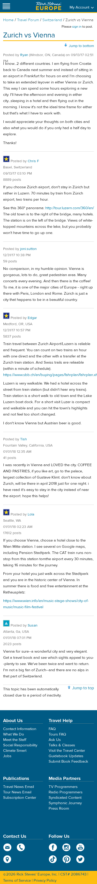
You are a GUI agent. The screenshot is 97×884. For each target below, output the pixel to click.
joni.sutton (28, 249)
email (7, 847)
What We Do (13, 734)
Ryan (24, 55)
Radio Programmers (66, 792)
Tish (23, 439)
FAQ (52, 728)
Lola (31, 514)
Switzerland (52, 20)
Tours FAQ (57, 734)
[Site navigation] (6, 6)
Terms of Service (17, 880)
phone (21, 847)
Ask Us (55, 739)
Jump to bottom (81, 46)
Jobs (7, 756)
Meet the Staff (14, 739)
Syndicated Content (65, 797)
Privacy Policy (45, 880)
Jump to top (83, 688)
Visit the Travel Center (67, 750)
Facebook (53, 847)
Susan (33, 625)
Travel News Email (18, 786)
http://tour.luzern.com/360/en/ (69, 208)
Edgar (32, 318)
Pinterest (66, 859)
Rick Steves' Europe (48, 6)
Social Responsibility (20, 745)
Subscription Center (19, 797)
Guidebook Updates (66, 756)
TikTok (53, 859)
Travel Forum (28, 20)
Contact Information (19, 728)
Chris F (33, 161)
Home (8, 20)
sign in (76, 27)
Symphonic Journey (65, 803)
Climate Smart (14, 750)
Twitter (80, 859)
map (7, 859)
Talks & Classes (62, 745)
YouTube (80, 847)
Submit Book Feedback (68, 761)
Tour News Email (17, 792)
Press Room (59, 808)
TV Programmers (63, 786)
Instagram (66, 847)
